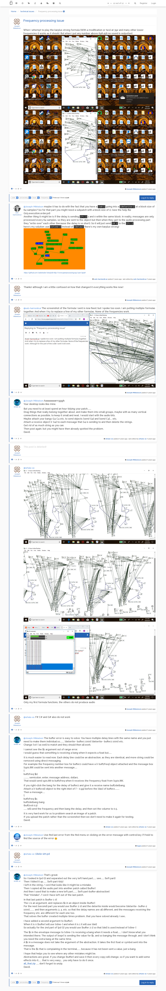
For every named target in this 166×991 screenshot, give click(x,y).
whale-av (17, 407)
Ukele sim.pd (42, 853)
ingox (17, 841)
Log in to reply (147, 198)
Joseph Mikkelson (134, 189)
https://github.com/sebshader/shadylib (38, 273)
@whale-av (29, 468)
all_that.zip (30, 963)
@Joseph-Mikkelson (33, 206)
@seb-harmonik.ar (32, 308)
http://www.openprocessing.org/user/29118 (69, 273)
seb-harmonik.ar (101, 279)
